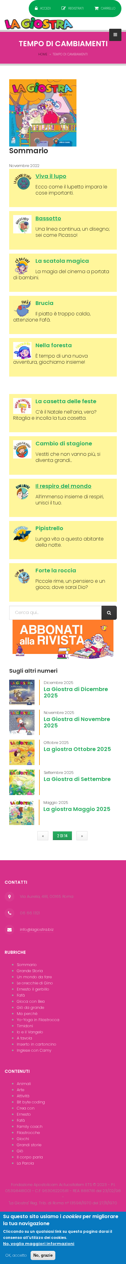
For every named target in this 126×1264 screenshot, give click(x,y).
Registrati (76, 8)
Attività (23, 1096)
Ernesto (24, 1114)
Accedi (45, 8)
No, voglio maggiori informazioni (38, 1244)
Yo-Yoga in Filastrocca (38, 1020)
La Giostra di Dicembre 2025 (76, 692)
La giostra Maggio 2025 (76, 809)
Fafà (21, 995)
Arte (20, 1090)
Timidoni (25, 1026)
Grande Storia (30, 971)
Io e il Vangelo (30, 1032)
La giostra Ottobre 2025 (77, 749)
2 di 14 (62, 835)
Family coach (30, 1126)
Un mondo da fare (34, 977)
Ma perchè (27, 1014)
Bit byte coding (31, 1102)
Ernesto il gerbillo (33, 989)
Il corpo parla (30, 1157)
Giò (20, 1151)
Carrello (108, 8)
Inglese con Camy (34, 1050)
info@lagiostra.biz (37, 929)
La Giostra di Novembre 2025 (77, 722)
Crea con (26, 1108)
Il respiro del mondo (63, 486)
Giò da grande (30, 1007)
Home (42, 54)
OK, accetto (16, 1255)
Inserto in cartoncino (36, 1044)
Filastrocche (28, 1133)
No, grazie (43, 1255)
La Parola (25, 1163)
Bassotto (48, 218)
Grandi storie (29, 1145)
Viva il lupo (50, 176)
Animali (24, 1084)
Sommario (27, 965)
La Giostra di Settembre (77, 779)
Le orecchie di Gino (35, 983)
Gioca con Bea (31, 1001)
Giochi (23, 1139)
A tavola (24, 1038)
